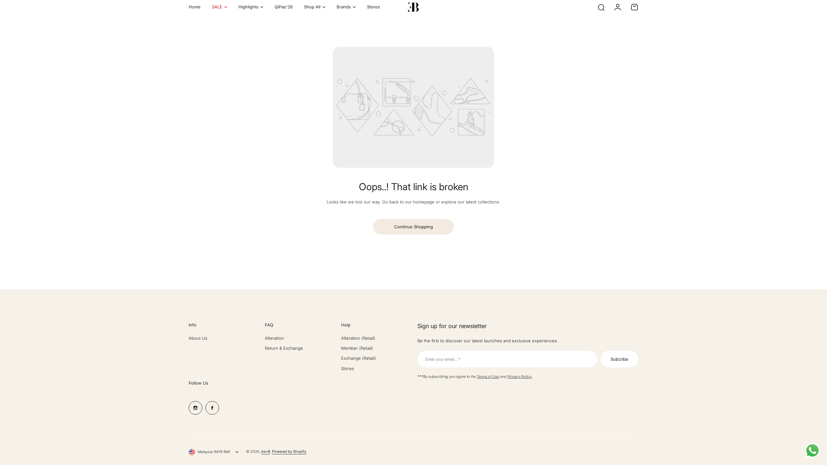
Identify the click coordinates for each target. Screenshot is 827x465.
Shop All (312, 6)
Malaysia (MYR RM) (214, 452)
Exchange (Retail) (358, 358)
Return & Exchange (284, 348)
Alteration (274, 338)
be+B (265, 451)
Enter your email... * (442, 359)
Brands (344, 6)
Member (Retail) (357, 348)
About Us (198, 338)
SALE (217, 6)
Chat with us (812, 450)
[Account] (618, 7)
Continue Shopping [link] (413, 226)
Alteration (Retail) (358, 338)
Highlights (248, 6)
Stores (347, 368)
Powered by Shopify (289, 451)
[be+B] (413, 7)
